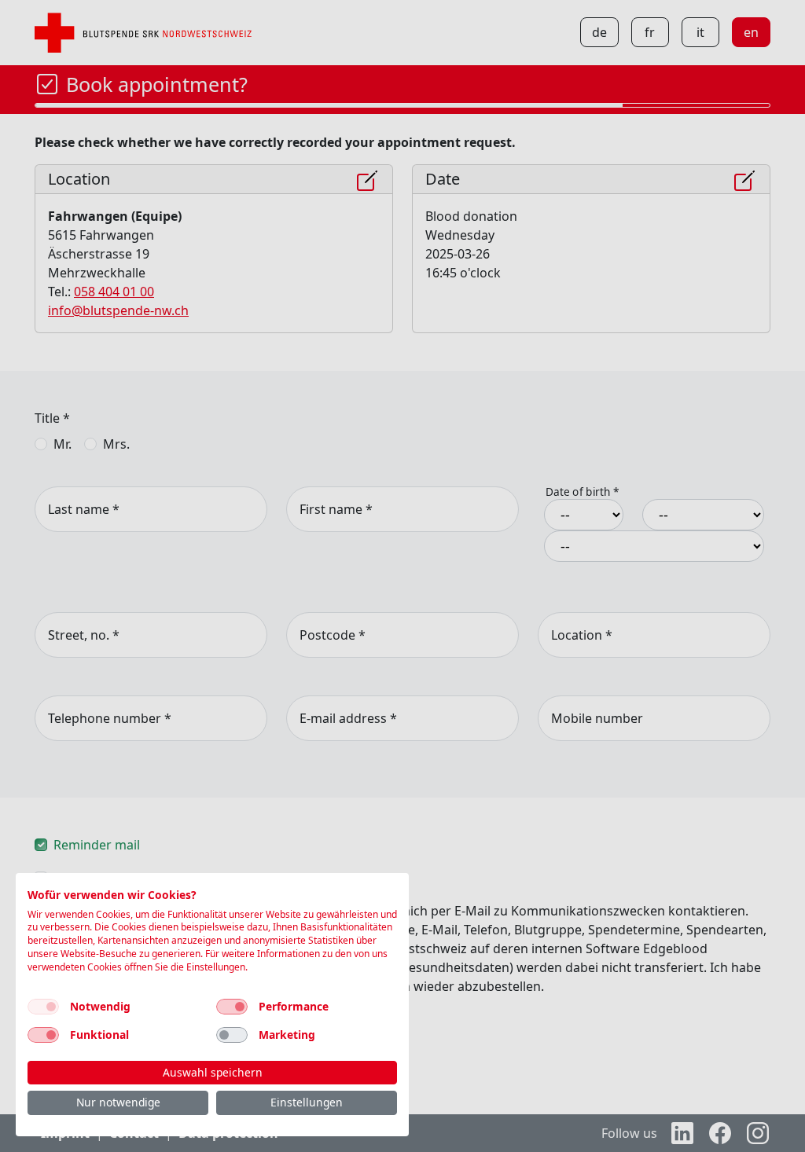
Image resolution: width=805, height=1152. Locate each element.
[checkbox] (43, 1006)
